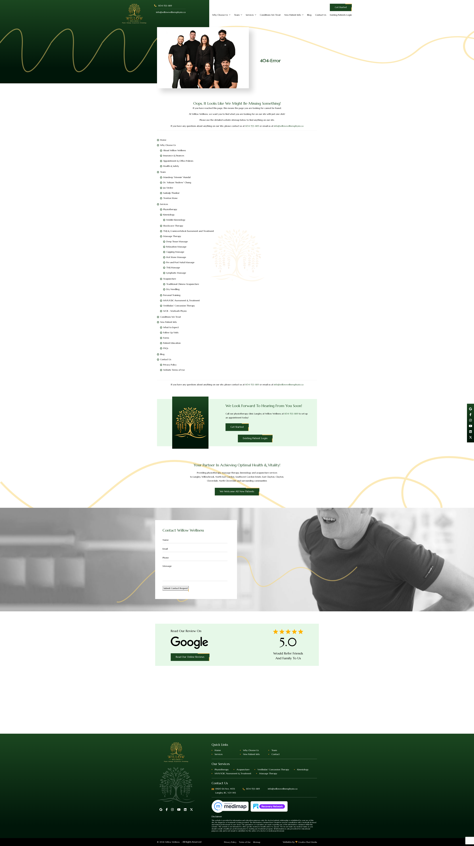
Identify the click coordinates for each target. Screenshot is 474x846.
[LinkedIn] (470, 431)
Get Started (341, 7)
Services (250, 14)
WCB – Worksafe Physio (175, 310)
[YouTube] (470, 425)
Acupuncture (169, 278)
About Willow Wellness (174, 150)
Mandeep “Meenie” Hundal (176, 177)
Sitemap (256, 842)
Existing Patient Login (255, 438)
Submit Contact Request (176, 588)
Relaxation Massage (176, 246)
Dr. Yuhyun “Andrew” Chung (177, 182)
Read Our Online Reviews (190, 656)
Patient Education (172, 343)
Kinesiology (169, 214)
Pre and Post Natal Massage (180, 262)
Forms (166, 337)
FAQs (165, 348)
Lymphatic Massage (176, 272)
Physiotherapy (170, 209)
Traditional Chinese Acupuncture (182, 284)
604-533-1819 (165, 5)
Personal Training (171, 295)
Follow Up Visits (170, 332)
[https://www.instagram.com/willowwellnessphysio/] (470, 420)
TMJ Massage (173, 267)
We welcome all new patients (237, 491)
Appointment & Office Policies (178, 160)
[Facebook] (470, 414)
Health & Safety (171, 166)
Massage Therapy (172, 236)
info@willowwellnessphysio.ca (171, 12)
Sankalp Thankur (171, 192)
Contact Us (320, 14)
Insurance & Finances (173, 155)
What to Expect (171, 327)
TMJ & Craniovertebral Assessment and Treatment (188, 231)
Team (237, 14)
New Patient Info (292, 14)
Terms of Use (245, 842)
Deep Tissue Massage (177, 241)
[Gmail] (470, 408)
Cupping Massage (175, 251)
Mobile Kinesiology (175, 219)
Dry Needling (172, 289)
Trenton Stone (170, 198)
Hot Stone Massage (176, 257)
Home (163, 139)
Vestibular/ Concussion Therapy (179, 305)
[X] (470, 437)
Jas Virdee (168, 187)
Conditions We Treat (270, 14)
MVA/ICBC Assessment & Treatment (181, 300)
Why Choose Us (220, 14)
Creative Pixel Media (307, 842)
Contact (275, 754)
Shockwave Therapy (173, 225)
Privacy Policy (170, 364)
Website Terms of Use (174, 369)
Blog (309, 14)
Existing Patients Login (341, 14)
